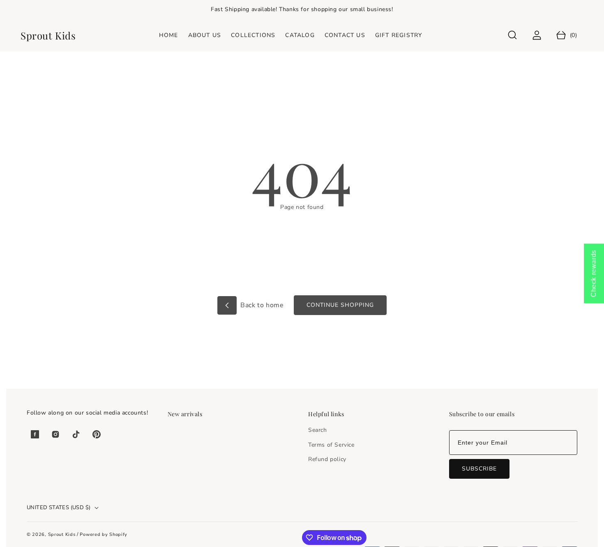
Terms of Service (331, 445)
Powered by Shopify (103, 534)
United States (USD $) (58, 507)
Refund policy (327, 459)
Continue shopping (340, 305)
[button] (512, 35)
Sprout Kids (62, 534)
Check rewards (593, 273)
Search (317, 430)
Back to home (261, 305)
